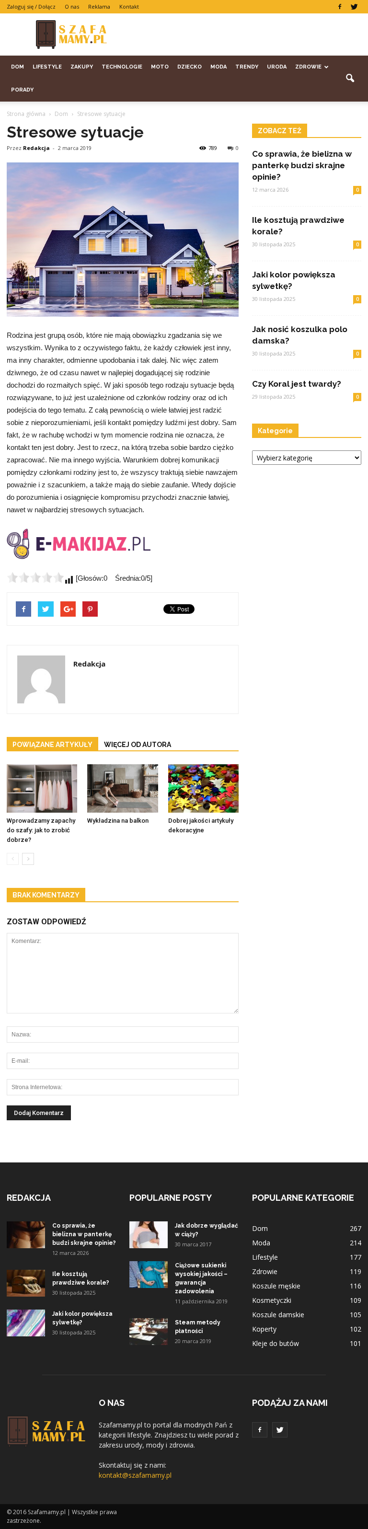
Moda (218, 67)
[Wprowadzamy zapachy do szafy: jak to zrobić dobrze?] (42, 788)
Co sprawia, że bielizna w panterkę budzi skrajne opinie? (302, 165)
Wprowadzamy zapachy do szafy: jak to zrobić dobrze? (41, 830)
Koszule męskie (276, 1285)
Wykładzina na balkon (118, 820)
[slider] (35, 577)
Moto (160, 67)
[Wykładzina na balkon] (122, 788)
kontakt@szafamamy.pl (135, 1475)
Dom (17, 67)
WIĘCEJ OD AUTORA (137, 744)
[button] (349, 78)
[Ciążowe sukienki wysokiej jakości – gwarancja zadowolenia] (148, 1274)
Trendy (246, 67)
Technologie (122, 67)
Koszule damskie (278, 1314)
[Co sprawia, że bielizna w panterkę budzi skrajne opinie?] (26, 1234)
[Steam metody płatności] (148, 1331)
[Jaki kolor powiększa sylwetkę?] (26, 1323)
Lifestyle (47, 67)
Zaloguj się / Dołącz (31, 6)
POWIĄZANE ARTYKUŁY (52, 744)
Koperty (264, 1329)
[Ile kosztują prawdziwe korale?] (26, 1283)
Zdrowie (308, 67)
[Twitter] (354, 6)
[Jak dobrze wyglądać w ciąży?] (148, 1234)
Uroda (277, 67)
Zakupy (81, 67)
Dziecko (189, 67)
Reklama (99, 6)
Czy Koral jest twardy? (296, 384)
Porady (22, 90)
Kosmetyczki (271, 1300)
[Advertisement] (249, 34)
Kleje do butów (275, 1343)
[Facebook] (340, 6)
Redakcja (36, 147)
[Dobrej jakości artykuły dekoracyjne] (203, 788)
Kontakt (129, 6)
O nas (72, 6)
